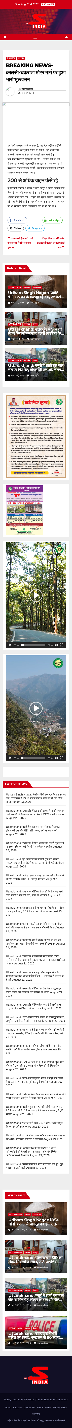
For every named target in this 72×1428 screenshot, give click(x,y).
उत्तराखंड (21, 58)
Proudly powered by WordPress (19, 1399)
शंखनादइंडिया (27, 88)
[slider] (33, 645)
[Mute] (56, 645)
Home (8, 1407)
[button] (36, 595)
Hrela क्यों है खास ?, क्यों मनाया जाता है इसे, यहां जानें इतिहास (20, 243)
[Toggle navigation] (35, 37)
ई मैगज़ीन (36, 1414)
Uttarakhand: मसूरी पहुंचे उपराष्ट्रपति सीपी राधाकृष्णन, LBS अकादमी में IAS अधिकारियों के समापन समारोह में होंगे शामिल (34, 1110)
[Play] (10, 645)
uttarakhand (15, 287)
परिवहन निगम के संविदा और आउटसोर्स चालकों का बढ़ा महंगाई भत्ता (50, 243)
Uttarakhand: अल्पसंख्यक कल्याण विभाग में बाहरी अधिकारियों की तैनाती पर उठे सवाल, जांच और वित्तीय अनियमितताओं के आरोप (31, 1152)
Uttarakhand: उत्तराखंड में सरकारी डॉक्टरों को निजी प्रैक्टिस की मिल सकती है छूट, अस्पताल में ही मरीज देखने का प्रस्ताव (35, 960)
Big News (11, 58)
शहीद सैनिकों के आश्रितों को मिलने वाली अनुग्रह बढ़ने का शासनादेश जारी (36, 1420)
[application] (36, 595)
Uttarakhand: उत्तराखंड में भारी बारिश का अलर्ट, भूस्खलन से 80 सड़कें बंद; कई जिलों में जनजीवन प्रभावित (34, 1337)
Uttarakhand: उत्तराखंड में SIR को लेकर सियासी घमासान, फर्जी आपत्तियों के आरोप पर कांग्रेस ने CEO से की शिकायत (35, 333)
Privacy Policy (60, 1407)
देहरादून (35, 324)
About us (17, 1407)
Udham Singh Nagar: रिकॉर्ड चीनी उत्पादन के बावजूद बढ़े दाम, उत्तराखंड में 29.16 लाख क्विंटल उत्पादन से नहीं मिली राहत (36, 798)
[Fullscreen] (61, 645)
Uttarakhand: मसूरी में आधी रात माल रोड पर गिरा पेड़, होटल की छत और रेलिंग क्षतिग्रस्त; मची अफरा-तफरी (35, 369)
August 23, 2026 (22, 1230)
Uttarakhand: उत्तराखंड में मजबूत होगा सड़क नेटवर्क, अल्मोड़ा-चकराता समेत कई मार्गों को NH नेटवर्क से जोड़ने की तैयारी (35, 976)
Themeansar (61, 1399)
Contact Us (29, 1407)
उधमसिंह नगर (37, 287)
